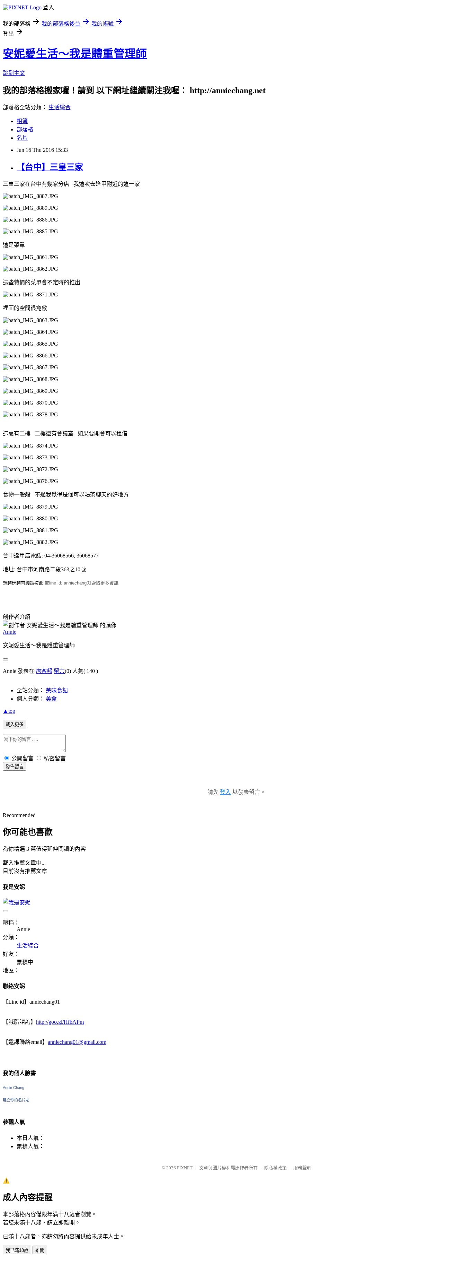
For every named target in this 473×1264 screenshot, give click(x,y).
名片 (22, 138)
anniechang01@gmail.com (77, 1042)
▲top (9, 711)
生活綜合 (59, 107)
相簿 (22, 121)
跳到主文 (14, 73)
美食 (51, 699)
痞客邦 (44, 671)
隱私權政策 (275, 1167)
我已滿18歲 (17, 1250)
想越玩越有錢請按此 (23, 583)
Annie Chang (13, 1087)
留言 (59, 671)
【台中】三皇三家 (50, 167)
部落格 (25, 129)
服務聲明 (302, 1167)
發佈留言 (15, 766)
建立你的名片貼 (16, 1100)
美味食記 (57, 690)
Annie (9, 632)
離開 (39, 1250)
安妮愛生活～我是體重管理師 (75, 53)
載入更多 (15, 724)
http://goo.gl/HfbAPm (60, 1022)
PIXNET (185, 1167)
